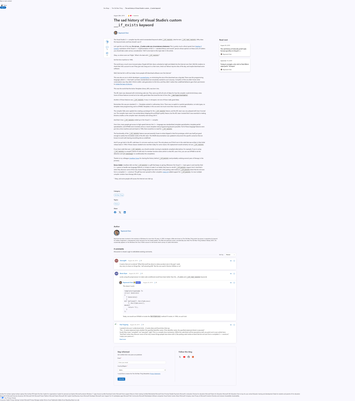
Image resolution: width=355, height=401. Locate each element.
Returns (132, 394)
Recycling (68, 400)
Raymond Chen (123, 33)
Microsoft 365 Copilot (65, 396)
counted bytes (144, 77)
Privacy (32, 400)
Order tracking (139, 394)
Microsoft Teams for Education (213, 394)
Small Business (76, 396)
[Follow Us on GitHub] (189, 357)
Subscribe (121, 379)
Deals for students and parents (282, 394)
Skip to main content (6, 1)
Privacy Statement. (155, 373)
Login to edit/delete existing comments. (139, 252)
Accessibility (228, 396)
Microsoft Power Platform (42, 396)
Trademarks (54, 400)
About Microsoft (180, 396)
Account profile (101, 394)
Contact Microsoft (25, 400)
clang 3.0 (166, 172)
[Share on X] (120, 212)
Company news (190, 396)
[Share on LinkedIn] (124, 212)
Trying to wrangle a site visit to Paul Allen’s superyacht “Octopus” (234, 65)
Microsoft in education (186, 394)
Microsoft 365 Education (230, 394)
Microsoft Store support (123, 394)
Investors (208, 396)
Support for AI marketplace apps (114, 396)
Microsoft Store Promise (162, 394)
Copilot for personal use (64, 394)
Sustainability (235, 396)
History (117, 204)
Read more (123, 339)
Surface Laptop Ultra (21, 394)
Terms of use (47, 400)
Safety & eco (61, 400)
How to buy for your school (244, 394)
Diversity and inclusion (218, 396)
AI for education (295, 394)
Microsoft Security (12, 396)
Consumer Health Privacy (7, 400)
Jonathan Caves (134, 158)
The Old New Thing (117, 8)
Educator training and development (263, 394)
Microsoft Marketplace (145, 396)
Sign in (3, 7)
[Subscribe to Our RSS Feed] (193, 357)
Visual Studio (167, 396)
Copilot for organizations (50, 394)
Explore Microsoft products (78, 394)
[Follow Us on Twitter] (180, 357)
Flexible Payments (174, 394)
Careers (173, 396)
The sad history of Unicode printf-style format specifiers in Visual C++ (233, 50)
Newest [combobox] (228, 254)
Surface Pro (3, 394)
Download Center (111, 394)
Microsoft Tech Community (131, 396)
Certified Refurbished (149, 394)
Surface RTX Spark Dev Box (35, 394)
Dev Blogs (106, 8)
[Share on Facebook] (115, 212)
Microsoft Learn (100, 396)
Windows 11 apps (92, 394)
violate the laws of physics (123, 84)
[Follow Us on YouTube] (184, 357)
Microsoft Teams (54, 396)
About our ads (75, 400)
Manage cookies (39, 400)
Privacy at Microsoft (200, 396)
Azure (81, 396)
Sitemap (17, 400)
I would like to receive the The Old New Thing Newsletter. (139, 373)
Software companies (157, 396)
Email (119, 358)
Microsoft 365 (30, 396)
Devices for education (199, 394)
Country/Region (122, 366)
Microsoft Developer (89, 396)
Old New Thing (119, 195)
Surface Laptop (11, 394)
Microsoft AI (3, 396)
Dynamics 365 (22, 396)
